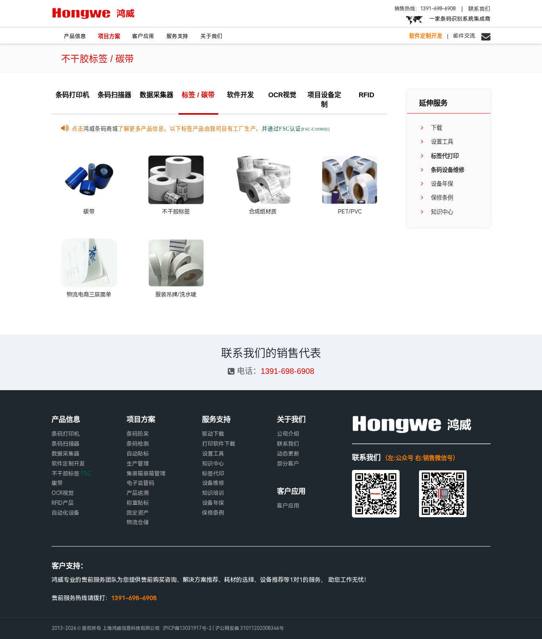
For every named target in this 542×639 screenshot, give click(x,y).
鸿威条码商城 (100, 128)
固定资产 (138, 513)
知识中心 (213, 463)
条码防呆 (138, 434)
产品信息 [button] (75, 36)
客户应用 (288, 505)
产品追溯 (138, 493)
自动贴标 (138, 453)
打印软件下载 (218, 444)
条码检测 (138, 444)
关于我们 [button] (211, 36)
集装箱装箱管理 (146, 473)
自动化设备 (65, 513)
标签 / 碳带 (198, 95)
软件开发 (240, 95)
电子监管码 (140, 483)
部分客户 (288, 463)
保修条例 (213, 513)
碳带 (57, 483)
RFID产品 (63, 503)
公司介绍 (288, 434)
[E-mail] (482, 36)
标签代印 (213, 473)
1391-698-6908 (287, 371)
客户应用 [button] (143, 36)
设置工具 (213, 453)
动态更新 (288, 453)
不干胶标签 (71, 473)
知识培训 (213, 493)
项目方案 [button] (109, 36)
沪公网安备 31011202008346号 (249, 628)
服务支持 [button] (177, 36)
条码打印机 (72, 95)
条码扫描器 (114, 95)
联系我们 (479, 9)
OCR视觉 (282, 95)
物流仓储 (138, 522)
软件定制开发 (68, 463)
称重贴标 (138, 503)
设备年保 (213, 503)
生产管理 (138, 463)
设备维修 (213, 483)
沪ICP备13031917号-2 (187, 628)
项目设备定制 (324, 99)
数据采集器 (156, 95)
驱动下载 (213, 434)
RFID (366, 95)
